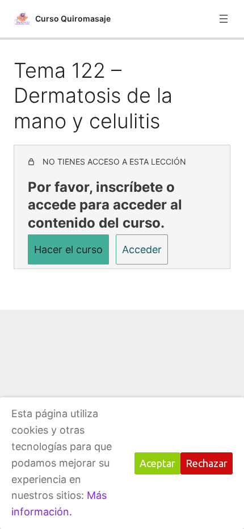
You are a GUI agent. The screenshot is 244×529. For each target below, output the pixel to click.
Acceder (142, 249)
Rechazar (207, 463)
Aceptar (157, 463)
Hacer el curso (68, 249)
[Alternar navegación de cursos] (223, 19)
